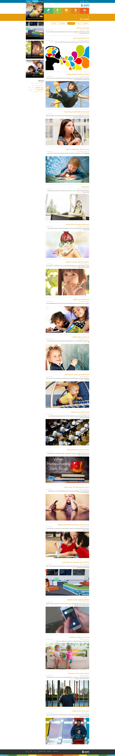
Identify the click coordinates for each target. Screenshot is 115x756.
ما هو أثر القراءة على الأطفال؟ (81, 299)
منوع (66, 12)
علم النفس (54, 23)
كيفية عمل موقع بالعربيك (42, 751)
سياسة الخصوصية (56, 751)
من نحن (35, 751)
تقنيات (33, 87)
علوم (75, 12)
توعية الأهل (37, 83)
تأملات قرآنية (36, 91)
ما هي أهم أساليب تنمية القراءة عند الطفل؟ (77, 149)
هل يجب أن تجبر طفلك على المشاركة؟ (79, 637)
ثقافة (58, 12)
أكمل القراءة (76, 33)
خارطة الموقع (49, 751)
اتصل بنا (27, 751)
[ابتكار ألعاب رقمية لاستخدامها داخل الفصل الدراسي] (35, 35)
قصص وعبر (41, 91)
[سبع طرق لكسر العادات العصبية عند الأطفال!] (35, 56)
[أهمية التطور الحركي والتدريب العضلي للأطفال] (35, 17)
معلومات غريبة (62, 23)
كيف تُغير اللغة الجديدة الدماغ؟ (81, 38)
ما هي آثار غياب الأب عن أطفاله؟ (80, 711)
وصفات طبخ (86, 23)
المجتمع (40, 89)
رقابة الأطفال (41, 85)
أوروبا (32, 91)
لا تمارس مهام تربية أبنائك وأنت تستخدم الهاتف (76, 487)
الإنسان (29, 87)
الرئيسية (87, 1)
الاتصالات (34, 89)
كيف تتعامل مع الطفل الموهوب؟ (80, 337)
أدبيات (48, 12)
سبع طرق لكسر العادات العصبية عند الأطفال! (77, 262)
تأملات (33, 85)
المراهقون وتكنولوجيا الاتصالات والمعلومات (78, 600)
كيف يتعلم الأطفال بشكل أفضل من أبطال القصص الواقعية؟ (73, 525)
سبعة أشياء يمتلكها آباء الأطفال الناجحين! (78, 74)
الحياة (30, 89)
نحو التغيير (39, 87)
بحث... (48, 5)
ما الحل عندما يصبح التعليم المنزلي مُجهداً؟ (78, 449)
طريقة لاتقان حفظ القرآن (82, 28)
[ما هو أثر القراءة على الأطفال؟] (35, 75)
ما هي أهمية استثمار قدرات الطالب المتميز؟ (77, 224)
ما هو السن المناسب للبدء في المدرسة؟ (78, 673)
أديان (85, 12)
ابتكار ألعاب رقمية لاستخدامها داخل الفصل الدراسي (75, 562)
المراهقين (41, 83)
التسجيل (81, 1)
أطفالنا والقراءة (85, 187)
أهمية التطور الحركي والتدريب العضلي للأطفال (77, 374)
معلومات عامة (71, 23)
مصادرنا (31, 751)
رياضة (79, 23)
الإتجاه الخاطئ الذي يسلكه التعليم (80, 412)
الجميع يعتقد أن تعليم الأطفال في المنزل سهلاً (76, 112)
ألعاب (36, 85)
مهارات (32, 83)
